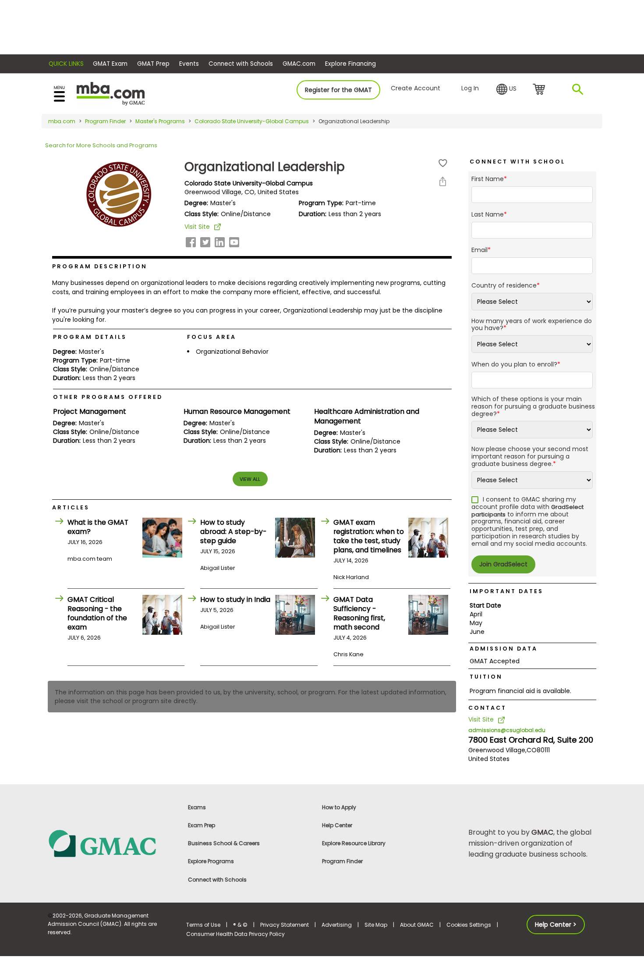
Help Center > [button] (556, 924)
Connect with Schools (241, 64)
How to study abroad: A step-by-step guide (233, 531)
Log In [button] (470, 88)
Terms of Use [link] (203, 924)
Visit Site (197, 226)
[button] (506, 89)
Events (189, 64)
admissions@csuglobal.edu (506, 730)
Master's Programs (160, 121)
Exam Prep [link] (201, 825)
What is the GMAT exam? (97, 527)
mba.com (61, 121)
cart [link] (540, 90)
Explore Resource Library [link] (354, 843)
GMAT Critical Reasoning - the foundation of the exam (97, 613)
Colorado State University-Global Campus (252, 121)
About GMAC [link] (417, 924)
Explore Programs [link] (211, 861)
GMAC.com (299, 64)
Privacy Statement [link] (284, 924)
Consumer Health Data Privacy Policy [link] (235, 934)
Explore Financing (350, 64)
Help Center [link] (337, 825)
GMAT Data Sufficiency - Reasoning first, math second (359, 613)
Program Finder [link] (342, 861)
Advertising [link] (337, 924)
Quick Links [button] (66, 64)
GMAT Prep (153, 64)
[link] (112, 843)
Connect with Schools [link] (217, 879)
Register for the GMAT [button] (338, 89)
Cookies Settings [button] (468, 924)
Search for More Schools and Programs (101, 145)
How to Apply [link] (339, 807)
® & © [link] (240, 924)
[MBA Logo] (111, 93)
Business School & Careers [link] (224, 843)
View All (250, 479)
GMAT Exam (110, 64)
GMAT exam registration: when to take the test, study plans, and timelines (368, 536)
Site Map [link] (375, 924)
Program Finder (105, 121)
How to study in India (235, 599)
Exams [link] (197, 807)
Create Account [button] (415, 88)
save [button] (443, 163)
